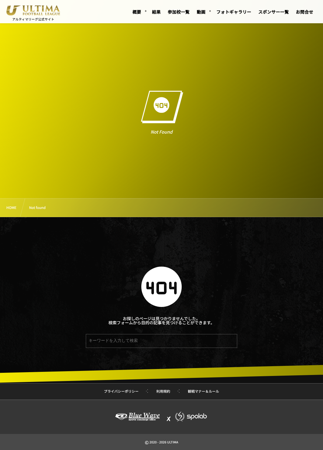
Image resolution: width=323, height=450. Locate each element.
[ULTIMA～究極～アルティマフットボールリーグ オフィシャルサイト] (33, 10)
